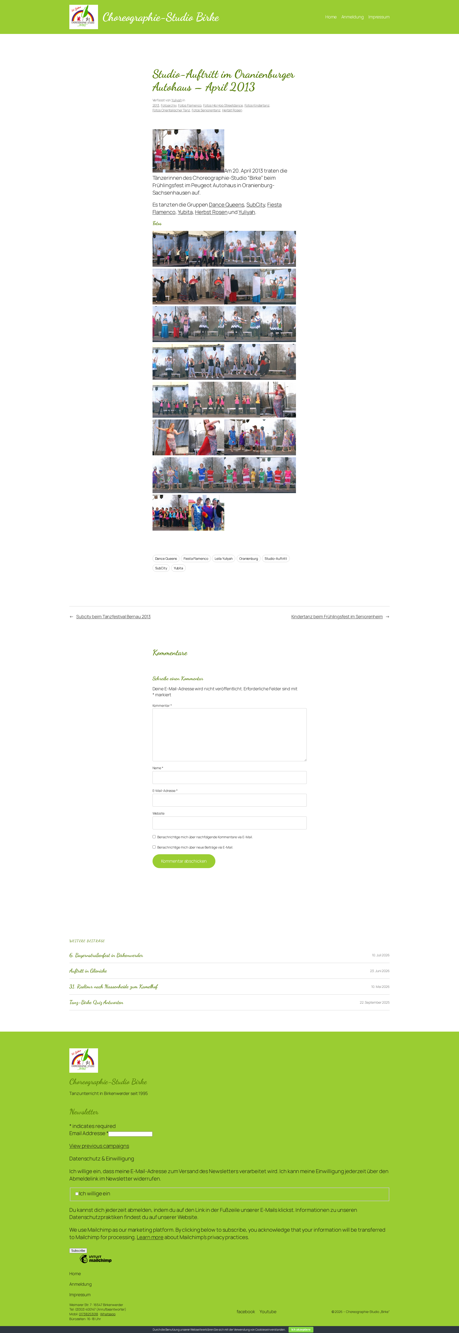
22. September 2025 (375, 1002)
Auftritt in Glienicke (88, 971)
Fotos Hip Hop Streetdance (223, 105)
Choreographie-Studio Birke (161, 17)
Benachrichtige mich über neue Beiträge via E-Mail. (195, 847)
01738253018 (88, 1314)
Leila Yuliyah (224, 558)
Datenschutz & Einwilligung (101, 1158)
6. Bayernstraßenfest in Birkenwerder (106, 955)
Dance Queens (226, 204)
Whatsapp (107, 1314)
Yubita (185, 212)
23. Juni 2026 (380, 970)
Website (158, 813)
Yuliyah (176, 100)
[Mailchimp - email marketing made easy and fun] (95, 1262)
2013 (156, 105)
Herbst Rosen (232, 110)
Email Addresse (88, 1133)
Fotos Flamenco (190, 105)
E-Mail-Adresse (165, 790)
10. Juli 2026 (381, 955)
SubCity (255, 204)
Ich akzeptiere (301, 1329)
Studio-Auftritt (276, 558)
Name (158, 768)
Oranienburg (248, 558)
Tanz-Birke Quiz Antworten (96, 1002)
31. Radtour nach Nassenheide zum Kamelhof (113, 987)
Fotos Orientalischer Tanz (171, 110)
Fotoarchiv (168, 105)
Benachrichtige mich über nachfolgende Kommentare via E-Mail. (205, 837)
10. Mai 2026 (380, 986)
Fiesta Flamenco (196, 558)
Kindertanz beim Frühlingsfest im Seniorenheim (337, 616)
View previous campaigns (99, 1145)
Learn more (150, 1237)
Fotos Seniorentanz (206, 110)
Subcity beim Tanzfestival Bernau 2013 (113, 616)
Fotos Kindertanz (257, 105)
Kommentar (162, 705)
